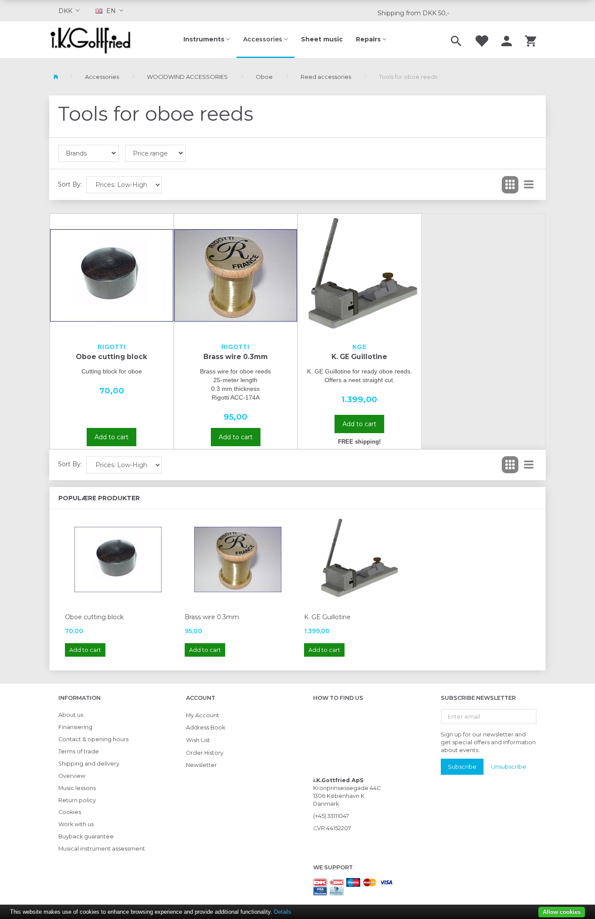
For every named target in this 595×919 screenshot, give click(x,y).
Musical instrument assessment (101, 848)
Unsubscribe (508, 766)
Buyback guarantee (86, 836)
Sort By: (70, 184)
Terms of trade (78, 751)
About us (70, 715)
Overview (71, 776)
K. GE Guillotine (359, 357)
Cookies (69, 812)
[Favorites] (481, 39)
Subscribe (462, 766)
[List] (529, 184)
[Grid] (510, 184)
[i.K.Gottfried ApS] (94, 39)
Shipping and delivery (88, 763)
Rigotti (112, 346)
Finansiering (75, 727)
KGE (359, 346)
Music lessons (77, 788)
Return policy (77, 800)
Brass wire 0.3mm (235, 357)
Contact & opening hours (93, 739)
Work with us (76, 824)
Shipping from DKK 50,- (413, 13)
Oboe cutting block (111, 357)
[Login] (506, 39)
